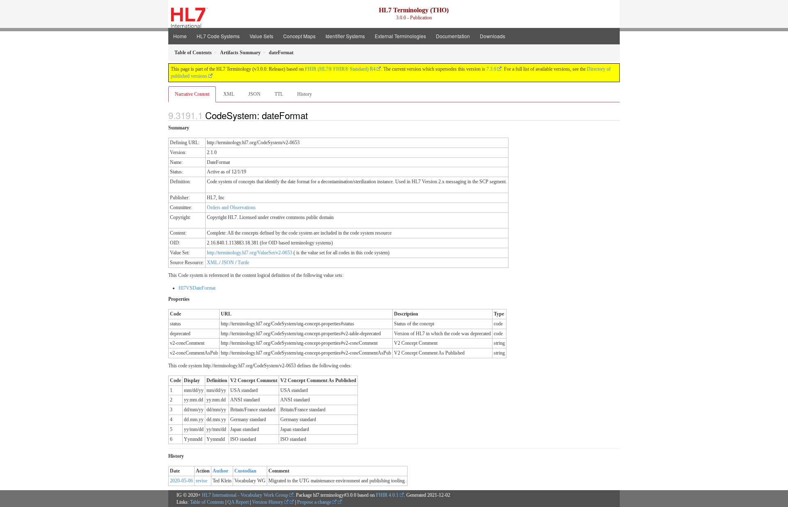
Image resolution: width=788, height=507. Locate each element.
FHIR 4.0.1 (387, 495)
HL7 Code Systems (218, 35)
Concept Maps (299, 35)
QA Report (238, 502)
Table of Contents (207, 502)
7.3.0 (491, 69)
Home (180, 35)
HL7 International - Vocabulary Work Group (245, 495)
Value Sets (261, 35)
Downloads (492, 35)
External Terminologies (400, 35)
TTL (279, 94)
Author (220, 471)
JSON (254, 94)
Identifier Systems (345, 35)
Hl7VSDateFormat (197, 288)
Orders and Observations (231, 207)
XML (228, 94)
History (304, 94)
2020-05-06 (181, 481)
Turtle (243, 262)
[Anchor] (312, 115)
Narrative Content (192, 94)
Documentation (453, 35)
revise (201, 481)
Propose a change (314, 502)
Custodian (245, 471)
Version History (268, 502)
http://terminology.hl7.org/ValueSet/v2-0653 (249, 253)
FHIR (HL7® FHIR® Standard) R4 (340, 69)
